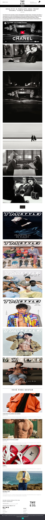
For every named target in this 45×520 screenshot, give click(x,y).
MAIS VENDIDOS (5, 511)
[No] (43, 517)
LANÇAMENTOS (25, 513)
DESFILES (24, 511)
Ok (22, 518)
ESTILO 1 (4, 513)
